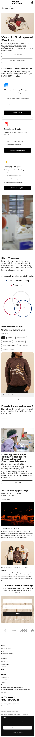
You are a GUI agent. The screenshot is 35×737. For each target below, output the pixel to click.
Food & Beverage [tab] (24, 345)
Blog (2, 669)
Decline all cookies (17, 732)
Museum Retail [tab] (7, 341)
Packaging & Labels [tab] (8, 349)
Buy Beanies (17, 55)
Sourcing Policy (5, 692)
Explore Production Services (17, 150)
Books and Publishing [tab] (9, 345)
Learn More (17, 482)
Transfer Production (17, 61)
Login (17, 614)
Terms (3, 682)
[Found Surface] (17, 2)
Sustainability (5, 677)
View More (4, 333)
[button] (21, 400)
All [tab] (3, 337)
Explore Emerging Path (17, 187)
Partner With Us (17, 112)
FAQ (2, 651)
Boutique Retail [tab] (21, 337)
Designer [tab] (10, 337)
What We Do (5, 664)
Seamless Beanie (6, 648)
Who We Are (5, 662)
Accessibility (4, 680)
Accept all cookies (17, 728)
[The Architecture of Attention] (17, 514)
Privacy (3, 685)
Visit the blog (5, 499)
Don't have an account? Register (17, 619)
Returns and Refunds (7, 653)
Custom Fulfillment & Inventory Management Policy (15, 689)
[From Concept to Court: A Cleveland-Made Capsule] (17, 553)
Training (3, 667)
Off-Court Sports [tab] (19, 341)
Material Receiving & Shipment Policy (12, 687)
